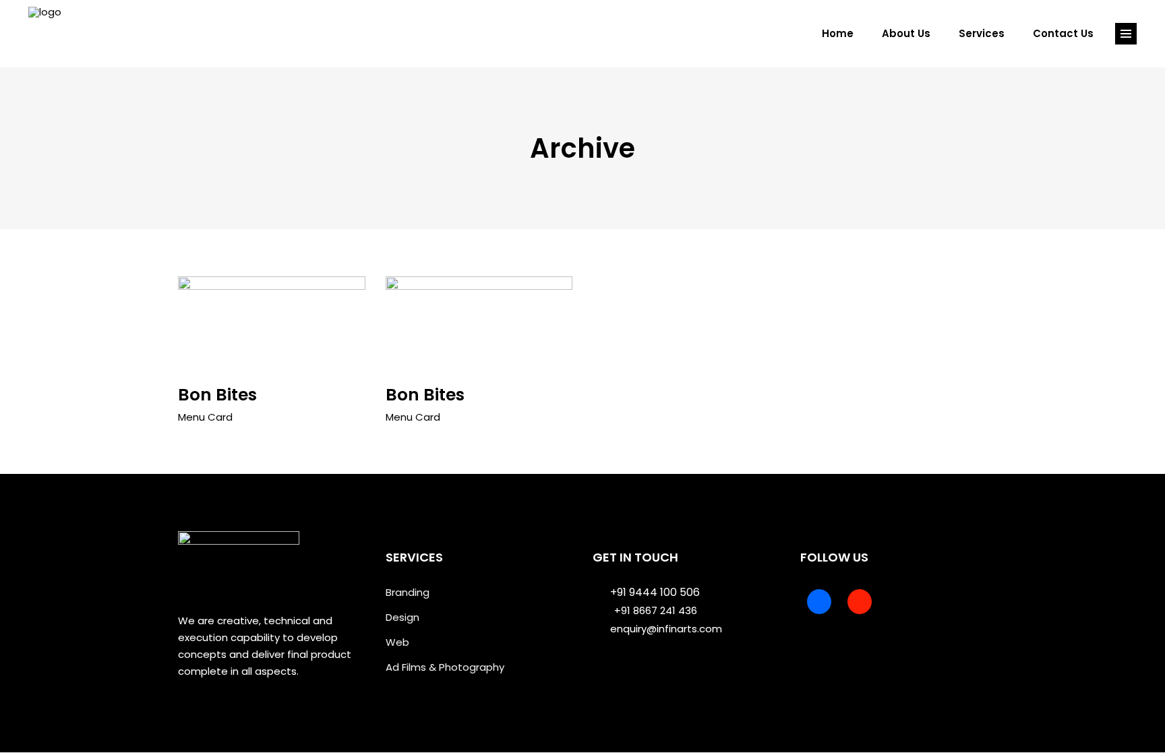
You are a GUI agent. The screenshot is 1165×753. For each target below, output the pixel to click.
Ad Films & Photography (445, 667)
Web (397, 642)
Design (402, 617)
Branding (407, 592)
